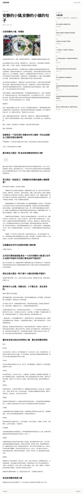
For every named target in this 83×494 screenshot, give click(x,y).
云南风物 (6, 2)
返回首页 (78, 491)
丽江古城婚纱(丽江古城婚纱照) (64, 77)
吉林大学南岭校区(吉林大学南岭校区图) (66, 69)
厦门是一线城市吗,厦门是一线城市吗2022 (66, 107)
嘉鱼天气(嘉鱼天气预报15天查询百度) (65, 33)
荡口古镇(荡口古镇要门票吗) (63, 24)
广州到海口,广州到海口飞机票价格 (64, 50)
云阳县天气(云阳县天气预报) (63, 41)
